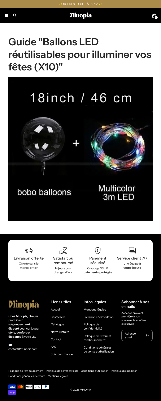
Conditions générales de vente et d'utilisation (99, 350)
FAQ (53, 347)
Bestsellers (58, 317)
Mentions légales (95, 309)
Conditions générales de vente (26, 376)
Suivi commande (62, 354)
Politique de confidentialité (93, 326)
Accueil (55, 309)
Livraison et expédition (98, 317)
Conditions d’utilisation (94, 370)
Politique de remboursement (25, 370)
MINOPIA (85, 389)
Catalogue (57, 324)
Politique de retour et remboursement (97, 338)
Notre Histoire (60, 332)
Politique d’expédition (124, 370)
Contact (56, 339)
